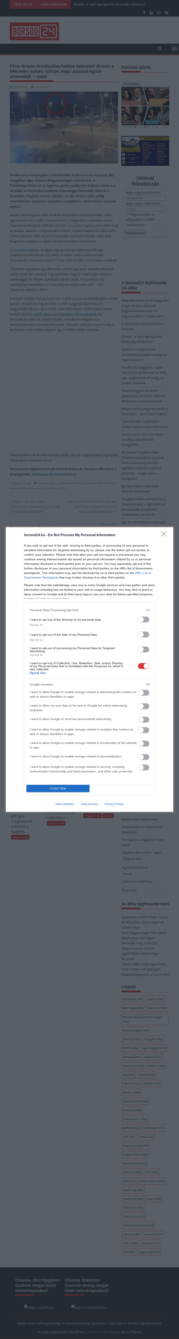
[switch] (143, 619)
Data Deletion (64, 804)
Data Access (89, 804)
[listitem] (89, 610)
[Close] (165, 535)
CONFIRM (58, 788)
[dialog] (89, 669)
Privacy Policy (114, 804)
